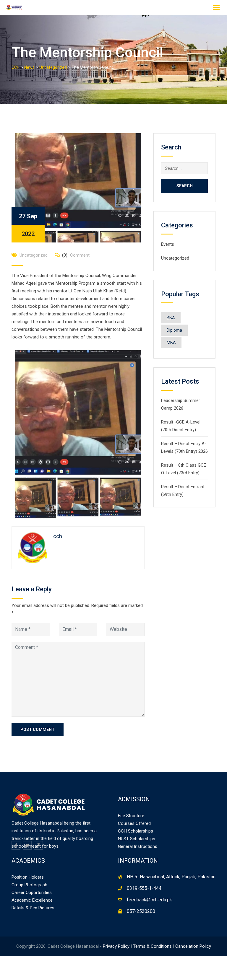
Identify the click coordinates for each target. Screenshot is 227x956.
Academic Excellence (32, 900)
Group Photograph (29, 884)
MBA (171, 342)
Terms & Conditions (152, 946)
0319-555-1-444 (144, 888)
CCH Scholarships (135, 831)
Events (167, 244)
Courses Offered (134, 823)
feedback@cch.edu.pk (149, 900)
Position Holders (28, 877)
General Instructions (137, 846)
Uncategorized (34, 255)
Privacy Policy (116, 946)
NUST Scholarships (136, 838)
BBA (171, 317)
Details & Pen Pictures (33, 908)
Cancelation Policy (193, 946)
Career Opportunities (32, 892)
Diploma (174, 330)
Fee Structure (131, 815)
